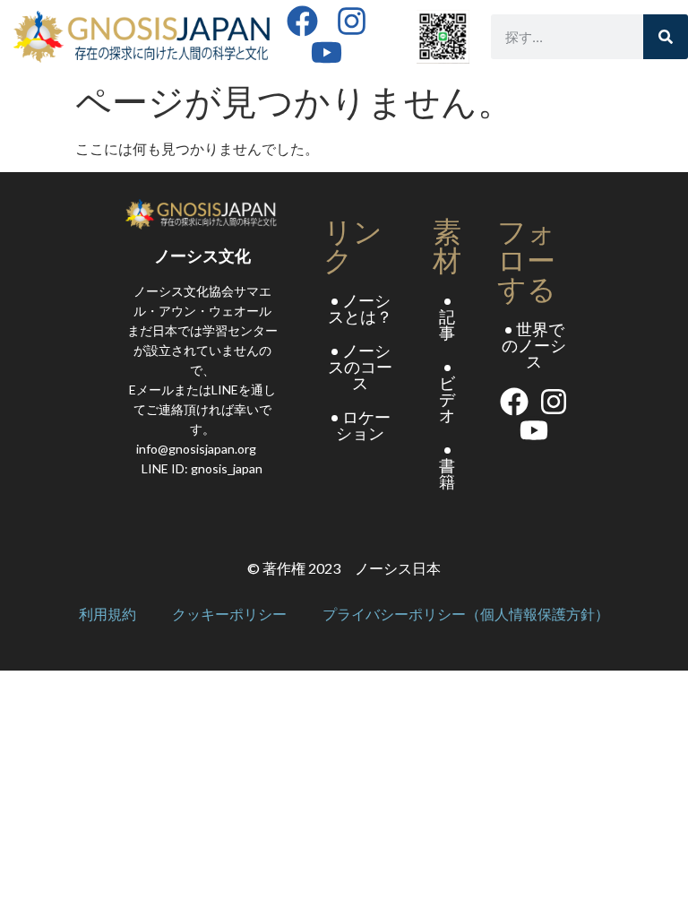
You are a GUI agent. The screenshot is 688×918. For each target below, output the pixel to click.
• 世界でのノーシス (534, 345)
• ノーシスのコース (360, 367)
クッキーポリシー (229, 614)
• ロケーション (360, 425)
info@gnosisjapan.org (196, 448)
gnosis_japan (226, 468)
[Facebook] (302, 21)
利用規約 (107, 614)
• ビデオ (447, 391)
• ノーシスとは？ (360, 308)
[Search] (665, 36)
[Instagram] (351, 21)
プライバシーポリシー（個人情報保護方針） (465, 614)
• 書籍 (447, 465)
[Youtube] (326, 52)
